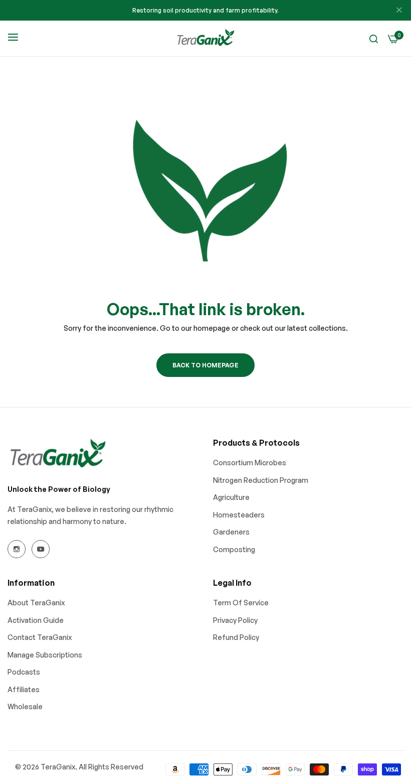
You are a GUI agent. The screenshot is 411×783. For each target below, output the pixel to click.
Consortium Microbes (249, 462)
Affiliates (24, 689)
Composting (234, 549)
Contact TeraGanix (40, 637)
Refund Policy (236, 637)
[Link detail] (17, 549)
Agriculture (231, 497)
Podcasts (24, 672)
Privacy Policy (235, 620)
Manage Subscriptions (45, 654)
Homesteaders (239, 514)
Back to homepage (205, 365)
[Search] (373, 38)
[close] (398, 11)
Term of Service (241, 602)
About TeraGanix (36, 602)
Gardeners (231, 532)
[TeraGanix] (205, 38)
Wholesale (25, 706)
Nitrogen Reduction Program (260, 480)
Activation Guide (36, 620)
